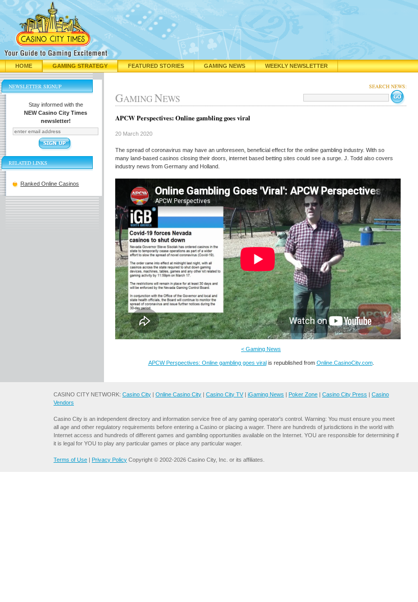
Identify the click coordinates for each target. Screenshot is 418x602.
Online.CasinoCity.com (345, 363)
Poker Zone (303, 394)
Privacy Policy (109, 460)
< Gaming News (261, 349)
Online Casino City (178, 394)
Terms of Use (70, 460)
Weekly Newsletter (296, 66)
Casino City (136, 394)
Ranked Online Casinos (49, 184)
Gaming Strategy (80, 66)
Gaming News (224, 66)
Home (23, 66)
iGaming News (266, 394)
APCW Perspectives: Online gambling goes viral (207, 363)
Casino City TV (224, 394)
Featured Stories (156, 66)
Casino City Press (344, 394)
